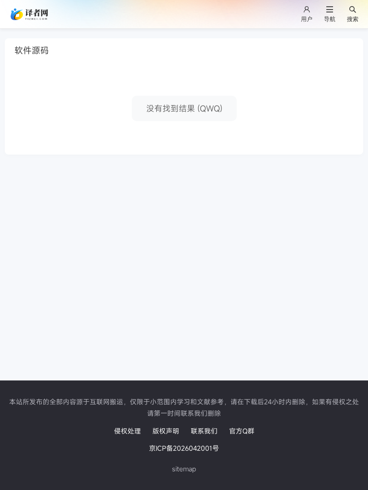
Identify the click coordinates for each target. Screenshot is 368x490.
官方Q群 (241, 430)
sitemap (184, 468)
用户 (306, 19)
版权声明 (165, 430)
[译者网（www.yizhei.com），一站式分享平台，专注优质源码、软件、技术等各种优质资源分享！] (30, 13)
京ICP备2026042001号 (184, 448)
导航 (329, 19)
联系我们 (204, 430)
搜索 (352, 19)
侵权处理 (127, 430)
